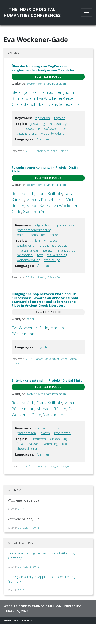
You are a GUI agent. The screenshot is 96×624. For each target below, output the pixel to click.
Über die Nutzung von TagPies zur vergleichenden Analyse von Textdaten (43, 68)
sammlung (50, 444)
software (50, 128)
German (43, 139)
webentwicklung (52, 133)
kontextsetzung (28, 128)
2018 (21, 508)
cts (57, 428)
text (64, 128)
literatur (48, 250)
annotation (42, 428)
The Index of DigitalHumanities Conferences (32, 12)
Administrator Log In (18, 620)
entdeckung (25, 245)
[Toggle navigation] (86, 12)
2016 (21, 527)
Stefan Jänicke (24, 92)
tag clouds (42, 118)
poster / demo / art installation (46, 84)
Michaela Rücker (51, 408)
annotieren (38, 439)
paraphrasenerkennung (34, 230)
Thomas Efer (50, 92)
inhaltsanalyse (59, 124)
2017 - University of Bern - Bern (44, 277)
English (42, 347)
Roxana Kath (23, 193)
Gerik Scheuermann (66, 104)
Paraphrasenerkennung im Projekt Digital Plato (45, 169)
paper (30, 319)
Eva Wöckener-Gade (55, 98)
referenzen (62, 433)
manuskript (66, 250)
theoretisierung (28, 448)
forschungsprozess (53, 245)
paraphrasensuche (31, 235)
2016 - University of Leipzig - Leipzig (47, 150)
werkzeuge (52, 260)
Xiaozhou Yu (34, 211)
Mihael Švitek (38, 205)
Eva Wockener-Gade (30, 327)
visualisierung (27, 133)
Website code (15, 606)
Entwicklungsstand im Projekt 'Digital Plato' (47, 380)
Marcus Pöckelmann (45, 199)
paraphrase (65, 225)
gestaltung (37, 124)
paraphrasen (26, 433)
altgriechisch (44, 225)
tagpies (59, 118)
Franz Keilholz (49, 193)
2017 (28, 527)
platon (54, 235)
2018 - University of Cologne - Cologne (48, 466)
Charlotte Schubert (29, 104)
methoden (25, 255)
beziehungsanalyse (44, 240)
